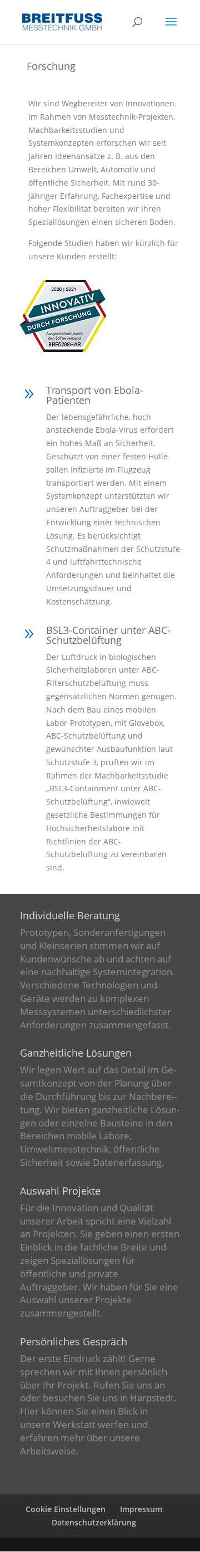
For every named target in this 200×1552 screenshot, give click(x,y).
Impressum (141, 1509)
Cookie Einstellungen (66, 1509)
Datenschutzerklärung (94, 1522)
